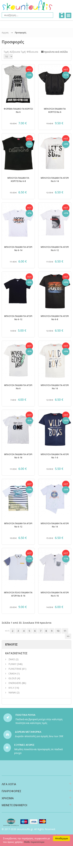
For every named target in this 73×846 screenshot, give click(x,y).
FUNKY (12, 664)
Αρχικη (5, 32)
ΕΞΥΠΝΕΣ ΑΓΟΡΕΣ (24, 744)
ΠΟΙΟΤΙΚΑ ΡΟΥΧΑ (25, 714)
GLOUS (12, 678)
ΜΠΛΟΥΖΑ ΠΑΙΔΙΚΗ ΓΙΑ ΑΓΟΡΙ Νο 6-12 (55, 248)
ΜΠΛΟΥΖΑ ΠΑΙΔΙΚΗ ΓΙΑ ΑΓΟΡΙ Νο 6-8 (55, 317)
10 (58, 630)
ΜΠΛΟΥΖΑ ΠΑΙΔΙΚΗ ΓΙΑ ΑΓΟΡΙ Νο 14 (55, 386)
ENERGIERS (14, 683)
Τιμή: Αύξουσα (12, 51)
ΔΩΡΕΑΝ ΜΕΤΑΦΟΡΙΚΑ (28, 731)
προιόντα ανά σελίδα (55, 51)
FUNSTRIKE (14, 668)
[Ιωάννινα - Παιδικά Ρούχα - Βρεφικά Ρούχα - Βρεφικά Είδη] (27, 5)
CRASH (12, 673)
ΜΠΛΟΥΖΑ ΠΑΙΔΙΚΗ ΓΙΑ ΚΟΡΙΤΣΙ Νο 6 (55, 110)
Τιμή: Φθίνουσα (29, 51)
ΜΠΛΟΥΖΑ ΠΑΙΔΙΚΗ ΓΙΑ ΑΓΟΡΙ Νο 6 (18, 386)
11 (65, 630)
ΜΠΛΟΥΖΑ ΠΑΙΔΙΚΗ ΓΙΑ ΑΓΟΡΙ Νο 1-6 (55, 456)
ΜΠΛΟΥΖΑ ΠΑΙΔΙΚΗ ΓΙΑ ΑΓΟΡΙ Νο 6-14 (55, 179)
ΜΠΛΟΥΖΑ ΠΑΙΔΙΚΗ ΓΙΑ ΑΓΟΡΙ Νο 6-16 (18, 456)
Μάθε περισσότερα (34, 842)
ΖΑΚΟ (12, 659)
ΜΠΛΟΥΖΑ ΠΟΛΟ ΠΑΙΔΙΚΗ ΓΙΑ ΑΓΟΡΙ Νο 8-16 (18, 595)
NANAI (12, 692)
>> (68, 636)
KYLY (11, 687)
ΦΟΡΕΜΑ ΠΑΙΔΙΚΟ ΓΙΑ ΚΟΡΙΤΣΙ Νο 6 (18, 110)
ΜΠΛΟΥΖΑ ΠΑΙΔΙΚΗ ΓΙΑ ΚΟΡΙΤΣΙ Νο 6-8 (18, 179)
